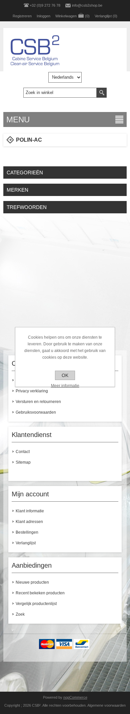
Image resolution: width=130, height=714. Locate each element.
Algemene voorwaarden (106, 705)
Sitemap (23, 462)
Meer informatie (65, 385)
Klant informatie (30, 511)
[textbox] (60, 93)
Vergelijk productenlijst (36, 603)
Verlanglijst (26, 543)
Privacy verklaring (32, 391)
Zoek (20, 614)
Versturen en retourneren (38, 401)
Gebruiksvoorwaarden (36, 412)
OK (65, 375)
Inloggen (43, 16)
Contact (23, 451)
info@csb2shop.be (87, 5)
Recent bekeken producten (40, 593)
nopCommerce (75, 697)
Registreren (22, 16)
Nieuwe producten (32, 582)
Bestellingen (27, 532)
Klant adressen (29, 521)
